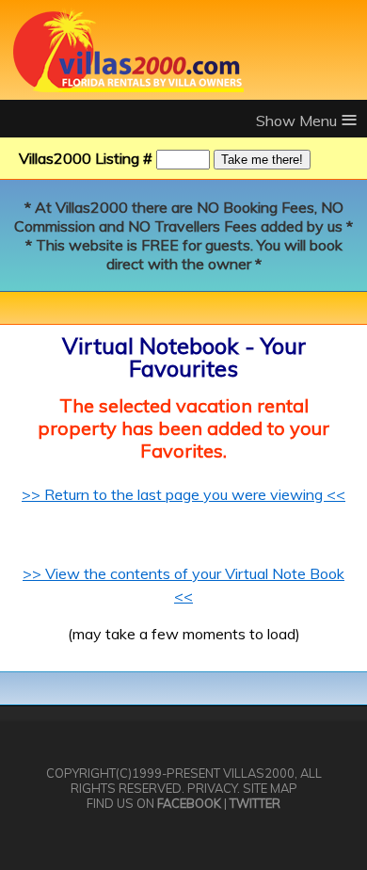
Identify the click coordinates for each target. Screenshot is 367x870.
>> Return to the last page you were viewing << (183, 494)
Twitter (255, 803)
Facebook (189, 803)
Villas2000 (259, 773)
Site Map (270, 788)
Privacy (212, 788)
